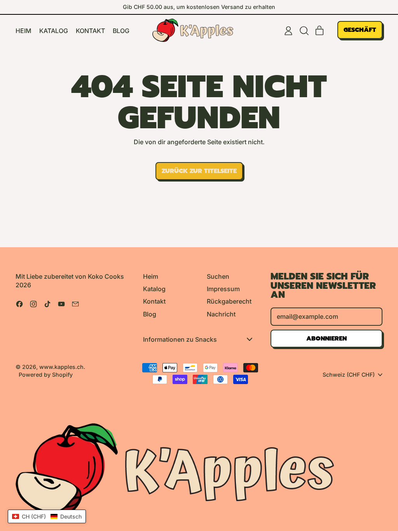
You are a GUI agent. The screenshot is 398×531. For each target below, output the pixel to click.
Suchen (218, 276)
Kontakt (90, 31)
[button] (303, 30)
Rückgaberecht (229, 301)
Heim (23, 31)
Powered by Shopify (46, 374)
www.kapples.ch (61, 366)
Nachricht (221, 314)
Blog (121, 31)
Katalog (53, 31)
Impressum (223, 289)
